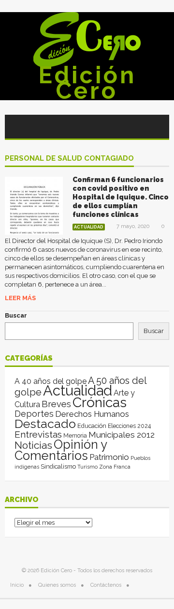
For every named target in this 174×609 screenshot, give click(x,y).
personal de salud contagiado (69, 159)
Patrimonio (109, 457)
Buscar (16, 315)
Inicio (17, 585)
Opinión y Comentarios (60, 450)
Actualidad (88, 227)
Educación (91, 425)
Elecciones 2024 (129, 426)
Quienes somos (57, 585)
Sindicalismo (58, 466)
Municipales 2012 (121, 435)
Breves (56, 404)
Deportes (34, 414)
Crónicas (99, 402)
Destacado (45, 423)
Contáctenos (105, 585)
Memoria (75, 435)
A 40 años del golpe (50, 381)
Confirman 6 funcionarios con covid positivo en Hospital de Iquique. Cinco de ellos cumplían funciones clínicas (120, 197)
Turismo (87, 467)
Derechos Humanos (92, 414)
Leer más (20, 298)
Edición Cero (87, 82)
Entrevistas (38, 434)
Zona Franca (114, 467)
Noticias (33, 445)
